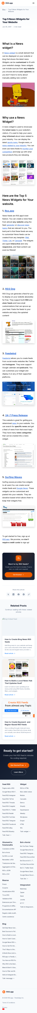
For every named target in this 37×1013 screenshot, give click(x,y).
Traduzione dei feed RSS (9, 863)
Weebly (22, 813)
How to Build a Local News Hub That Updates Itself (9, 935)
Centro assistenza (8, 917)
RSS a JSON (6, 870)
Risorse (5, 880)
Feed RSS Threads (8, 802)
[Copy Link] (29, 594)
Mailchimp (23, 889)
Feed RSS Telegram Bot (27, 853)
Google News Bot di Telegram (27, 850)
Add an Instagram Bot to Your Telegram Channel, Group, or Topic (9, 975)
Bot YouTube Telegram (27, 846)
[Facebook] (19, 594)
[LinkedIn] (13, 594)
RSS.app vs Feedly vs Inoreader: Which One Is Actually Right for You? (9, 957)
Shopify (22, 806)
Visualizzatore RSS (8, 891)
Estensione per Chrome (9, 902)
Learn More (18, 772)
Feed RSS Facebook (9, 824)
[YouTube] (3, 1009)
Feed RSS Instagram (8, 795)
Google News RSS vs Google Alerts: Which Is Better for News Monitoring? (9, 942)
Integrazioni (25, 885)
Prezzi (4, 884)
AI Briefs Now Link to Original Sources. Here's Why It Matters (9, 953)
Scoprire (5, 888)
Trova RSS (5, 895)
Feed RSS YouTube (8, 817)
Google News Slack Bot (27, 871)
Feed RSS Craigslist (8, 806)
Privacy (4, 1007)
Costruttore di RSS (8, 849)
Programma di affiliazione (9, 906)
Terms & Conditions (8, 1002)
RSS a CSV (5, 874)
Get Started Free (17, 765)
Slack (22, 896)
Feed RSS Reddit (7, 813)
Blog (3, 9)
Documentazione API (9, 909)
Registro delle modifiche (9, 913)
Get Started (17, 575)
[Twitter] (8, 594)
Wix (21, 828)
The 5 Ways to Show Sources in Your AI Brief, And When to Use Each (9, 949)
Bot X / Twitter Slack (26, 868)
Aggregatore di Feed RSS (9, 867)
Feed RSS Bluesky (8, 831)
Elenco (22, 802)
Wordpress (23, 817)
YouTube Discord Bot (27, 864)
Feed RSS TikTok (8, 799)
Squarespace (24, 810)
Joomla (22, 899)
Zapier (22, 892)
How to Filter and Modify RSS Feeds (9, 971)
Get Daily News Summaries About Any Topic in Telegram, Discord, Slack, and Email (9, 928)
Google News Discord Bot (27, 875)
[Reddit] (24, 594)
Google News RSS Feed (9, 792)
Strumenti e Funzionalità (7, 843)
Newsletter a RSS (8, 859)
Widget (23, 784)
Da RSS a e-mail (7, 856)
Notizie (22, 795)
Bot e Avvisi (6, 852)
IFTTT (22, 903)
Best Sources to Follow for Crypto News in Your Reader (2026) (9, 931)
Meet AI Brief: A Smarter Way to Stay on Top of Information (9, 967)
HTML (22, 824)
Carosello (23, 799)
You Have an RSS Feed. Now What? (9, 960)
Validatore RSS (7, 898)
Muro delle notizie (26, 792)
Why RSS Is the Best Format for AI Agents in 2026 (9, 964)
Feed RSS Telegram (8, 820)
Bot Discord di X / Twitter (27, 860)
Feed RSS (6, 784)
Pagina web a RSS (8, 788)
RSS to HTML (24, 788)
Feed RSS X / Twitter (9, 810)
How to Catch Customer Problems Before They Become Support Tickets (9, 938)
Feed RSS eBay (7, 828)
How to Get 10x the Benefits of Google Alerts (9, 946)
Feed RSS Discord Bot (27, 857)
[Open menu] (33, 3)
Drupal (22, 820)
